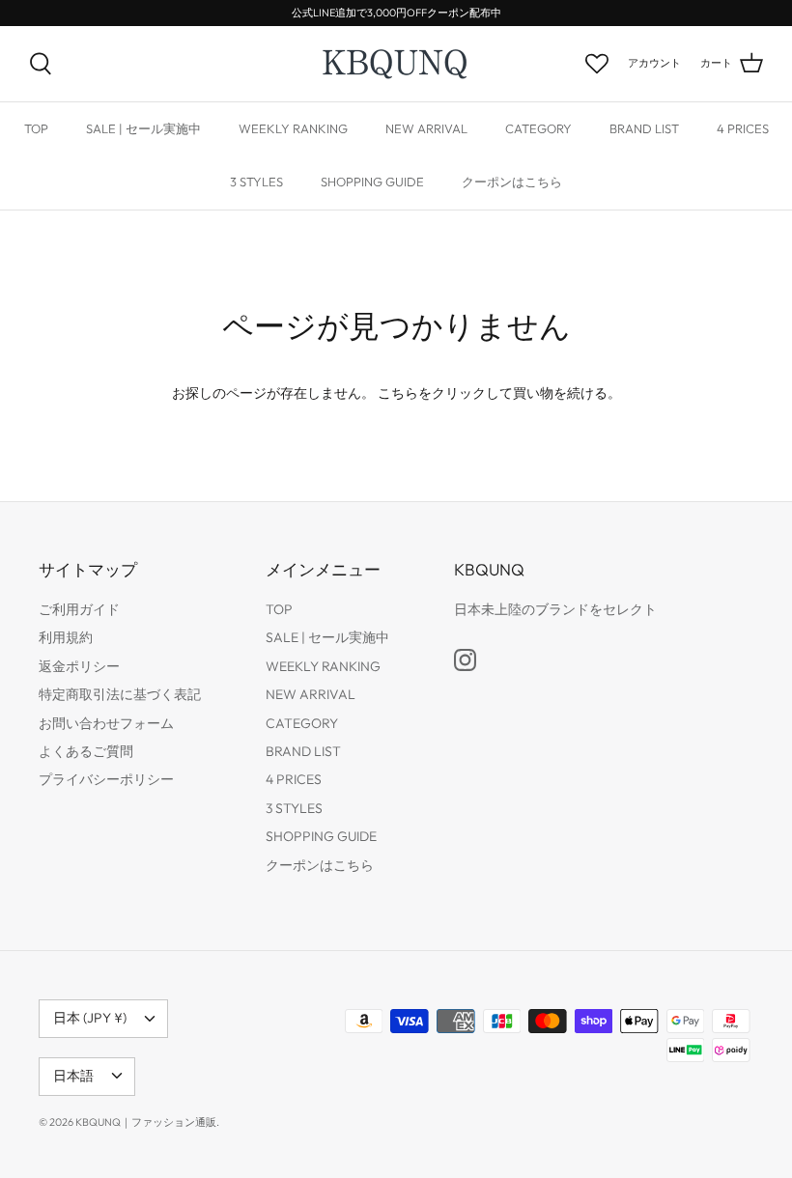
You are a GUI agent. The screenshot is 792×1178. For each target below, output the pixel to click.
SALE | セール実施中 (143, 128)
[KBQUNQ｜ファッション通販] (396, 63)
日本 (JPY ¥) (90, 1017)
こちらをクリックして (445, 393)
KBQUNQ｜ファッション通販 (145, 1122)
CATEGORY (538, 128)
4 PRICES (743, 128)
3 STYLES (256, 181)
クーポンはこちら (512, 181)
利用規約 (66, 637)
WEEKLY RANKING (293, 128)
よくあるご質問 (86, 751)
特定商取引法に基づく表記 (120, 694)
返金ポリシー (79, 666)
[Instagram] (465, 660)
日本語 (73, 1075)
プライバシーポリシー (106, 779)
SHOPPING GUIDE (372, 181)
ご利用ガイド (79, 609)
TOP (36, 128)
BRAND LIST (644, 128)
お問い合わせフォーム (106, 723)
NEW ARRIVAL (426, 128)
